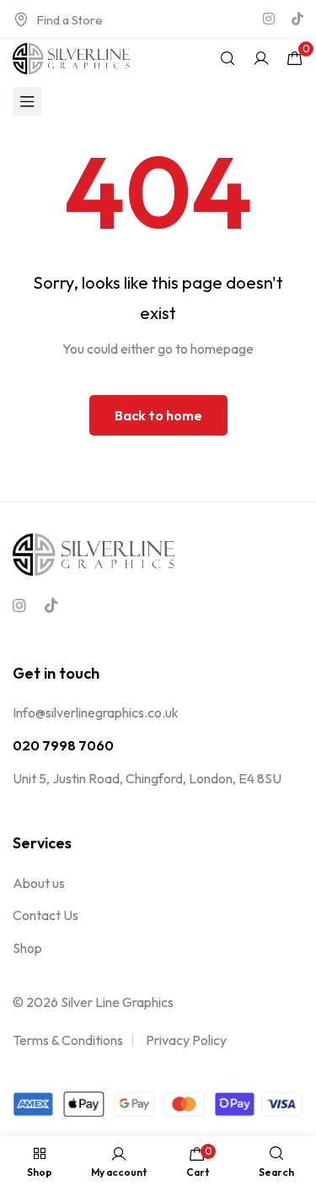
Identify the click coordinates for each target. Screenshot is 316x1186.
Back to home (158, 415)
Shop (27, 948)
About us (39, 883)
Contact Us (45, 915)
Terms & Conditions (68, 1040)
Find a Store (69, 20)
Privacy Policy (186, 1040)
